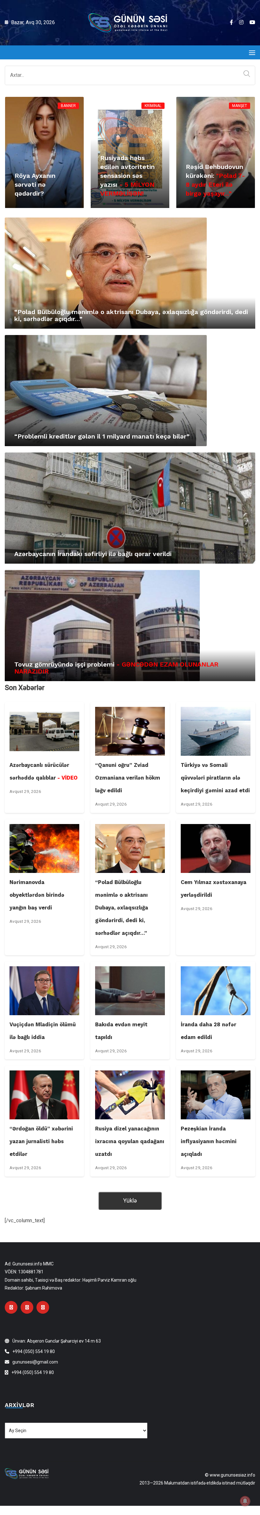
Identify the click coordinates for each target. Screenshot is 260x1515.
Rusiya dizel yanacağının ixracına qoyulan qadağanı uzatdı (129, 1141)
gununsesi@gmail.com (35, 1361)
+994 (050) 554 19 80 (33, 1351)
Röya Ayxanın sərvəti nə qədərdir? (35, 184)
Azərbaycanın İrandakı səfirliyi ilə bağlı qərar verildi (93, 554)
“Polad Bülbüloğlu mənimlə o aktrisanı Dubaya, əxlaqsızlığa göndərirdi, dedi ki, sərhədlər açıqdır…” (131, 315)
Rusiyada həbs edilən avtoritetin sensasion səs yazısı (127, 175)
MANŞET (239, 106)
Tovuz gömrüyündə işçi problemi (116, 667)
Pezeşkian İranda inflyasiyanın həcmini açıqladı (209, 1141)
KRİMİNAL (153, 106)
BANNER (68, 106)
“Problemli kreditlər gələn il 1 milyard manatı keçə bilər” (102, 436)
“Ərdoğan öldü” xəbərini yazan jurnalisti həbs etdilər (41, 1141)
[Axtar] (245, 74)
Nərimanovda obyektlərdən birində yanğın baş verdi (37, 895)
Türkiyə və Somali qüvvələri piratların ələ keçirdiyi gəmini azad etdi (215, 778)
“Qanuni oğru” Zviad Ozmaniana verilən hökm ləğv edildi (127, 778)
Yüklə (130, 1200)
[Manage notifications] (245, 1501)
